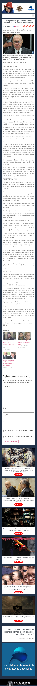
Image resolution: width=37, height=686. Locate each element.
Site (4, 422)
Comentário (7, 386)
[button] (33, 15)
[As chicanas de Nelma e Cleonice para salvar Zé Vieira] (24, 336)
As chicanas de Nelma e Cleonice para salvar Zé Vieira (24, 342)
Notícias (16, 26)
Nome (5, 408)
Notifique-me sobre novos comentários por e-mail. (18, 431)
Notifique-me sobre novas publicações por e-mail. (17, 437)
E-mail (5, 415)
